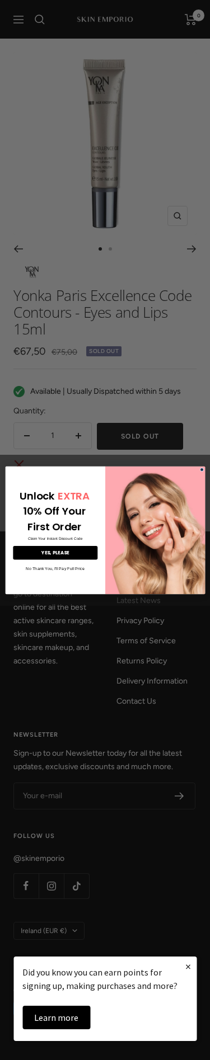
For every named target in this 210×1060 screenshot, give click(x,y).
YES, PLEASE (55, 552)
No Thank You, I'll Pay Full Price (55, 568)
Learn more (56, 1017)
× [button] (188, 966)
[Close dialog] (201, 469)
